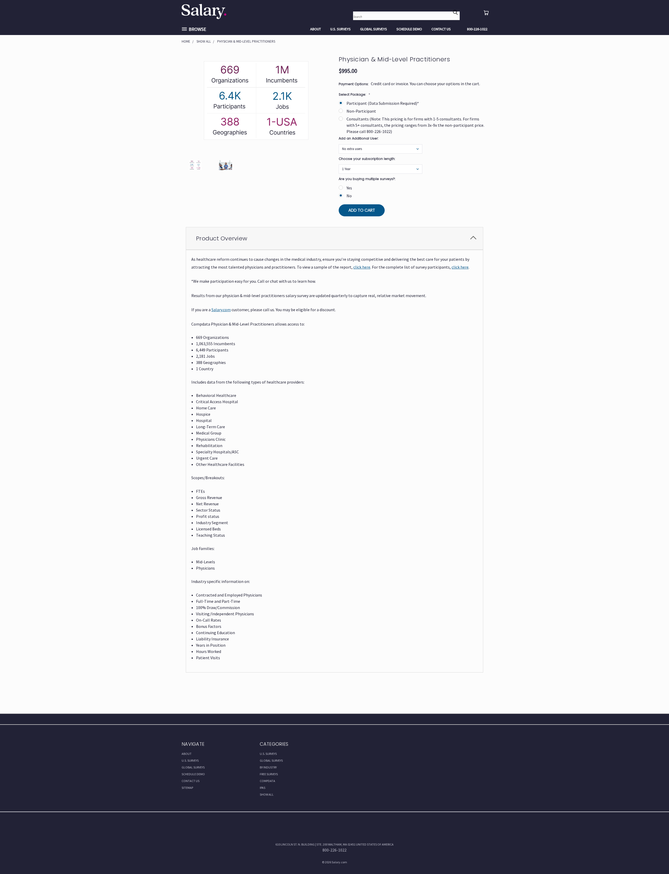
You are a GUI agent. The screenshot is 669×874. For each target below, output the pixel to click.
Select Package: (354, 94)
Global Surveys (373, 29)
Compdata (267, 781)
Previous (654, 857)
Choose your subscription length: (367, 158)
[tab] (334, 238)
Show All (267, 794)
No (349, 195)
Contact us (441, 29)
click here (361, 267)
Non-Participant (361, 111)
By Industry (268, 767)
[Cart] (486, 12)
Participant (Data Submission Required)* (383, 103)
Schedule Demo (409, 29)
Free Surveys (269, 774)
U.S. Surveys (340, 29)
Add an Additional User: (358, 138)
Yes (349, 187)
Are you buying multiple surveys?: (367, 178)
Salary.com (221, 309)
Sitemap (187, 788)
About (315, 29)
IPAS (262, 788)
